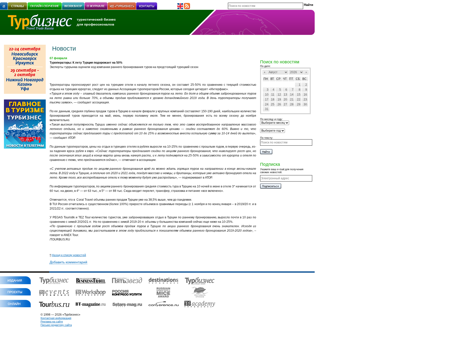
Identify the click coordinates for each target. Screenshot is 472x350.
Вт (272, 79)
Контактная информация (56, 318)
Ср (278, 79)
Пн (266, 79)
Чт (285, 79)
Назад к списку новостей (69, 255)
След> (306, 72)
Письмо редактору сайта (56, 324)
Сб (298, 79)
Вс (304, 79)
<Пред (265, 72)
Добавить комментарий (68, 262)
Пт (291, 79)
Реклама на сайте (52, 321)
